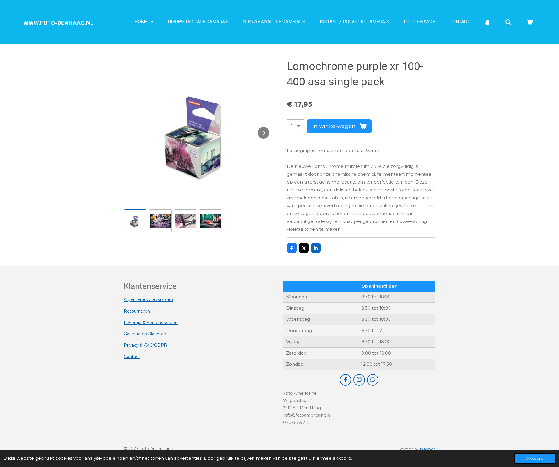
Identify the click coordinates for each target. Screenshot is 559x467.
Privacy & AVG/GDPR (145, 345)
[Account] (487, 22)
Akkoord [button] (534, 458)
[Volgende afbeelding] (263, 133)
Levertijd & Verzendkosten (151, 322)
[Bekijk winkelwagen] (530, 22)
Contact (132, 356)
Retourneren (137, 311)
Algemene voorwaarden (148, 299)
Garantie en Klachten (145, 333)
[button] (135, 220)
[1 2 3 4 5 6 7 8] (295, 126)
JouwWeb (427, 449)
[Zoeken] (508, 22)
